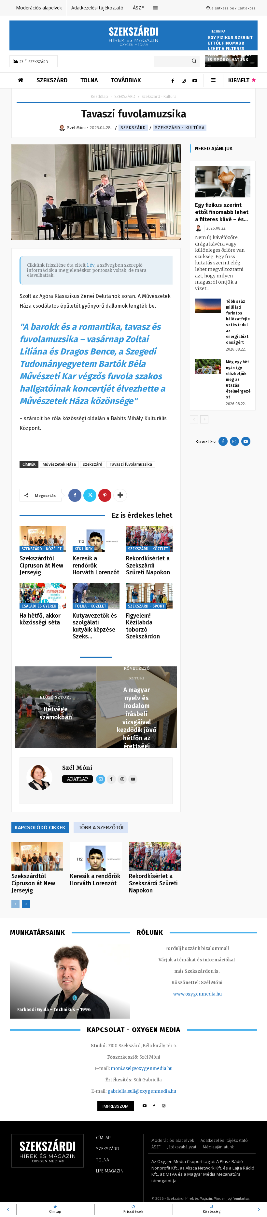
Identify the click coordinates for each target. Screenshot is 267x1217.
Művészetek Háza (59, 464)
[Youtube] (195, 80)
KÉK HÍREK (83, 549)
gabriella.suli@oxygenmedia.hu (141, 1091)
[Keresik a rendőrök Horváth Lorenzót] (96, 539)
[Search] (194, 61)
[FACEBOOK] (154, 1106)
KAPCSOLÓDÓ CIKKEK (40, 827)
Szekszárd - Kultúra (179, 127)
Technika (218, 31)
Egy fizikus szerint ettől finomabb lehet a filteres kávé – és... (221, 212)
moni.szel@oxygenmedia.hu (142, 1068)
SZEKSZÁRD (124, 96)
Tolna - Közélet (90, 606)
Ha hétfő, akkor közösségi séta (40, 619)
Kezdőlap (99, 96)
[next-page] (26, 904)
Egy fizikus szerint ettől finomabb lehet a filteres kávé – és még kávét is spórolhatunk (230, 48)
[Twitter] (89, 495)
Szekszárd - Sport (146, 606)
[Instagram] (183, 80)
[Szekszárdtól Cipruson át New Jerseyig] (43, 539)
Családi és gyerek (38, 606)
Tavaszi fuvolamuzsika (130, 464)
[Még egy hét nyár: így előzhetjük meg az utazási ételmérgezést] (208, 366)
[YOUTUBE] (144, 1106)
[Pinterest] (104, 495)
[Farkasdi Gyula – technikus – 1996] (70, 981)
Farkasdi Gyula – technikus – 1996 (54, 1009)
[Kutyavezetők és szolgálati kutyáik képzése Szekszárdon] (96, 596)
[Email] (100, 779)
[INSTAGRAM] (164, 1106)
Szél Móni (77, 767)
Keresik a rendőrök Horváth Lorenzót (96, 565)
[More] (120, 495)
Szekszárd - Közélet (41, 549)
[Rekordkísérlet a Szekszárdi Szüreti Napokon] (149, 539)
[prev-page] (15, 904)
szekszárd (92, 464)
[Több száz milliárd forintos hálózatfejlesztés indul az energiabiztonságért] (208, 306)
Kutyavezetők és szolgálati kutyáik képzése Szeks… (95, 626)
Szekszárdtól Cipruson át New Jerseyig (41, 565)
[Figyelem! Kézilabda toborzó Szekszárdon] (149, 596)
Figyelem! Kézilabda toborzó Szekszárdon (143, 626)
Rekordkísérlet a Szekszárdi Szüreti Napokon (148, 565)
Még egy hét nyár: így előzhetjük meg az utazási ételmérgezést (238, 379)
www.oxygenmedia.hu (197, 994)
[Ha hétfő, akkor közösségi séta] (43, 596)
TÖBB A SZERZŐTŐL (101, 827)
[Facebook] (172, 80)
